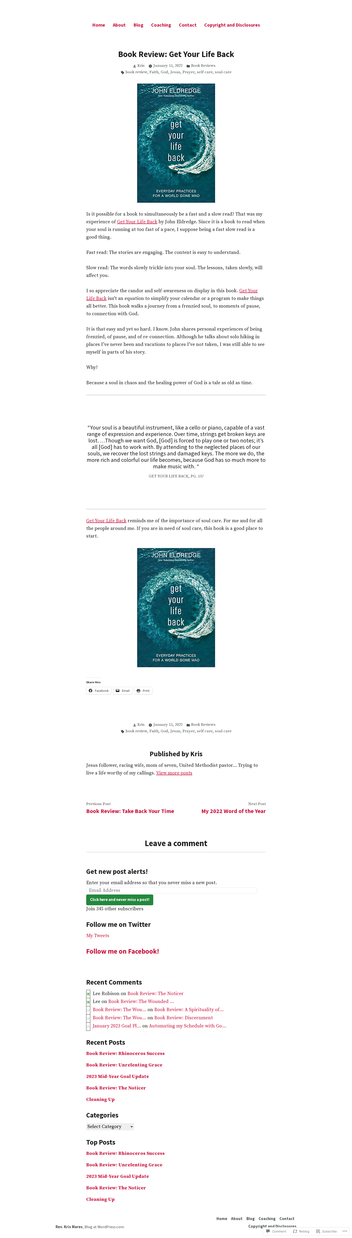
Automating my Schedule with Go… (187, 1026)
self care (205, 72)
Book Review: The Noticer (155, 994)
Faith (154, 72)
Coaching (161, 25)
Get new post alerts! (117, 871)
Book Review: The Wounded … (141, 1002)
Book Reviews (203, 65)
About (119, 25)
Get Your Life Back (137, 222)
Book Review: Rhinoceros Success (125, 1054)
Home (98, 25)
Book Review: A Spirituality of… (189, 1010)
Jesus (175, 72)
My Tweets (97, 936)
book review (136, 72)
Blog (138, 25)
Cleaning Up (100, 1100)
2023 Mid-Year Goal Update (117, 1077)
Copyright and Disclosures (232, 25)
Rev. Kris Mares (69, 1226)
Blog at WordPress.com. (105, 1226)
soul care (223, 72)
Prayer (188, 72)
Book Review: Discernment (183, 1018)
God (164, 72)
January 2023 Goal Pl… (117, 1026)
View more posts (174, 773)
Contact (188, 25)
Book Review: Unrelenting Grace (124, 1065)
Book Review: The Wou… (119, 1010)
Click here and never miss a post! (119, 899)
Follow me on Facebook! (122, 951)
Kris (141, 65)
